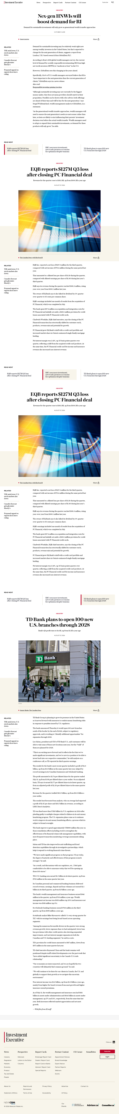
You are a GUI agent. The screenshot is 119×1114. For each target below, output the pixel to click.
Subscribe (105, 2)
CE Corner (82, 2)
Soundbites (91, 1052)
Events (57, 1074)
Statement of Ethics (10, 1093)
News (38, 2)
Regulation (7, 1060)
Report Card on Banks (42, 1064)
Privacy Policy (47, 1086)
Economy (7, 1067)
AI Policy (64, 1093)
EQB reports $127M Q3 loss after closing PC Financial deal (19, 149)
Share (95, 39)
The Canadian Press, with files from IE (31, 257)
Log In (107, 1057)
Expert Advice (60, 1064)
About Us (7, 1086)
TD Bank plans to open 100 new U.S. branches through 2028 (96, 149)
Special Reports (40, 1070)
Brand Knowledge (61, 1060)
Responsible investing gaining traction (47, 87)
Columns (21, 1064)
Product (6, 1070)
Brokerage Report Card (43, 1057)
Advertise (65, 1086)
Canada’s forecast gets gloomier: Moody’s (10, 62)
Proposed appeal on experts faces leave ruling (11, 72)
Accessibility (46, 1093)
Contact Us (84, 1086)
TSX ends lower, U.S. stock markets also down (11, 53)
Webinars (58, 1070)
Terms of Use (27, 1093)
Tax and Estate (9, 1074)
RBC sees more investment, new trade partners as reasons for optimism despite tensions (57, 149)
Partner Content (70, 2)
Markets (7, 1064)
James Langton (24, 39)
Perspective (47, 2)
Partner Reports (60, 1067)
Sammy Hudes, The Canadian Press (30, 710)
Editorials (21, 1057)
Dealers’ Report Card (42, 1060)
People (6, 1077)
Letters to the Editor (25, 1060)
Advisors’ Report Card (42, 1067)
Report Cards (57, 2)
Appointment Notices (62, 1057)
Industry (59, 10)
